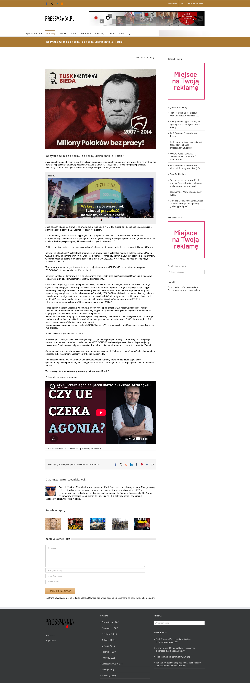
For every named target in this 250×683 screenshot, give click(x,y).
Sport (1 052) (108, 671)
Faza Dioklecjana (178, 174)
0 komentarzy (96, 449)
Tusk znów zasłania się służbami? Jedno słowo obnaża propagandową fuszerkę (186, 145)
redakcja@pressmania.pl (186, 287)
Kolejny (150, 57)
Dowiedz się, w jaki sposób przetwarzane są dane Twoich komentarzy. (121, 599)
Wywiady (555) (109, 676)
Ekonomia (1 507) (110, 629)
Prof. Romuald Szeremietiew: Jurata (173, 658)
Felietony (85, 449)
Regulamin (50, 641)
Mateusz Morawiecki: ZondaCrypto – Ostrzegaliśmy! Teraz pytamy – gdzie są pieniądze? (186, 203)
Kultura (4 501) (108, 641)
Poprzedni (140, 57)
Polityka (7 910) (109, 653)
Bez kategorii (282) (110, 623)
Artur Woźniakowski (55, 449)
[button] (129, 33)
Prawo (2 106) (108, 659)
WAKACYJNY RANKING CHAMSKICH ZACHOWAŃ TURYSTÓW (183, 156)
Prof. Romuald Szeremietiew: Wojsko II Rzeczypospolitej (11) (173, 641)
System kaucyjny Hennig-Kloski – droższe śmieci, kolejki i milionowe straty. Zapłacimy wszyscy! (186, 183)
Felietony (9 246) (109, 635)
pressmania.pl (193, 290)
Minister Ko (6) (108, 647)
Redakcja (49, 636)
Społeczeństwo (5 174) (112, 665)
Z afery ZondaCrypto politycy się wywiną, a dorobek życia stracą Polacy (185, 124)
